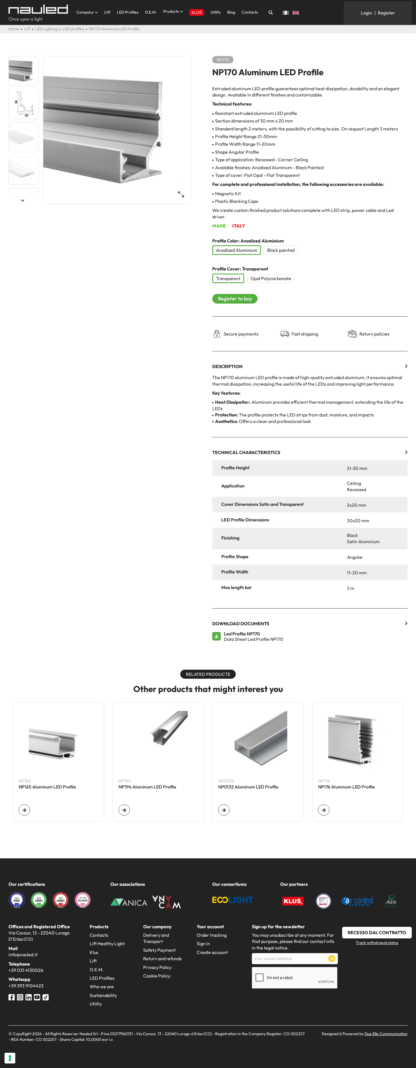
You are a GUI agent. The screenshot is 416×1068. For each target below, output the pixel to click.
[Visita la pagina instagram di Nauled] (20, 996)
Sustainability (103, 995)
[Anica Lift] (128, 901)
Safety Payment (159, 950)
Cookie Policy (156, 976)
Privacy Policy (157, 967)
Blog (231, 12)
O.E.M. (151, 12)
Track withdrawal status (377, 942)
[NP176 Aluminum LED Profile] (323, 810)
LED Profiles (127, 12)
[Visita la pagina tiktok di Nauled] (45, 996)
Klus (94, 952)
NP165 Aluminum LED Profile (47, 787)
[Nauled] (38, 13)
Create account (212, 952)
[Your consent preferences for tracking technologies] (10, 1058)
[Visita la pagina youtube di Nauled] (37, 996)
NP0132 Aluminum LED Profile (248, 787)
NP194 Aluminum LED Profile (147, 787)
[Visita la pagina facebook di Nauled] (11, 996)
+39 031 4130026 (25, 970)
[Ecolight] (232, 899)
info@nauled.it (23, 954)
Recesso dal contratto (377, 932)
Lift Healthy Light (107, 943)
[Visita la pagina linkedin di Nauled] (28, 996)
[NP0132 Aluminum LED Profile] (224, 810)
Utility (216, 12)
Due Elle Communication (386, 1033)
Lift (107, 12)
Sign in (203, 943)
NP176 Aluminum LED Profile (346, 787)
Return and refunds (162, 958)
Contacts (250, 12)
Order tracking (212, 935)
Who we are (102, 986)
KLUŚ (197, 12)
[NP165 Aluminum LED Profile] (24, 810)
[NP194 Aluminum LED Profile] (124, 810)
